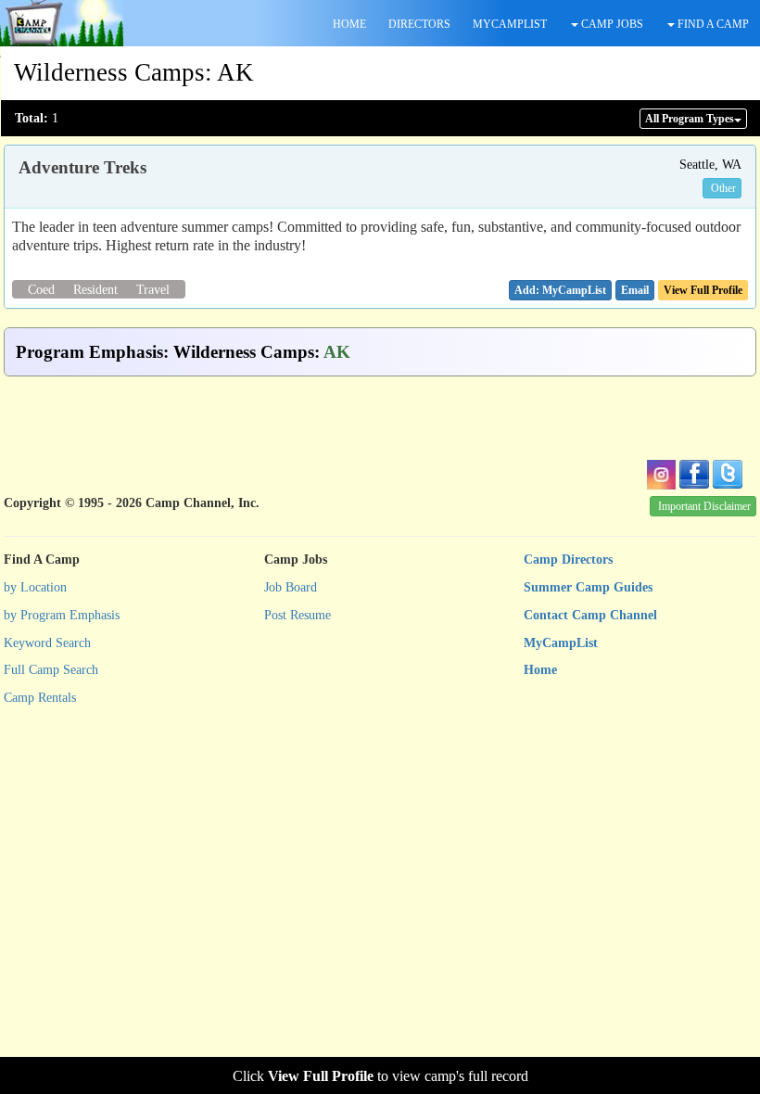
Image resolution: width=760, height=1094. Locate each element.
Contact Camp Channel (590, 615)
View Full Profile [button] (703, 290)
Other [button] (723, 188)
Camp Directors (568, 559)
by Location (35, 587)
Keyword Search (47, 643)
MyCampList (561, 643)
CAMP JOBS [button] (610, 24)
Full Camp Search (51, 670)
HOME (349, 24)
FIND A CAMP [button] (712, 24)
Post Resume (297, 615)
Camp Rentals (40, 698)
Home (540, 670)
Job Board (290, 587)
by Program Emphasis (62, 615)
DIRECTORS (419, 24)
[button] (634, 290)
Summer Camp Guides (588, 587)
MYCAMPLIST (510, 24)
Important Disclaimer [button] (704, 506)
